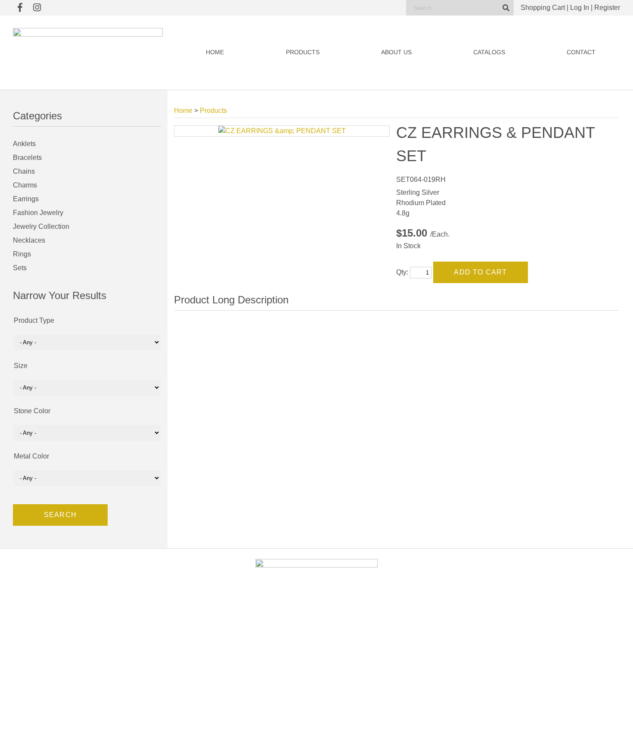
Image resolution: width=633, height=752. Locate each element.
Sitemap (416, 737)
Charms (25, 185)
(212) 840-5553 (509, 668)
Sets (20, 267)
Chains (24, 171)
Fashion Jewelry (38, 212)
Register (607, 7)
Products (303, 52)
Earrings (26, 199)
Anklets (24, 143)
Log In (579, 7)
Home (215, 52)
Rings (22, 254)
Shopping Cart (543, 7)
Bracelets (27, 157)
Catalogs (489, 52)
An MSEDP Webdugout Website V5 (365, 737)
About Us (396, 52)
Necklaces (29, 240)
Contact (581, 52)
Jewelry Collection (41, 226)
